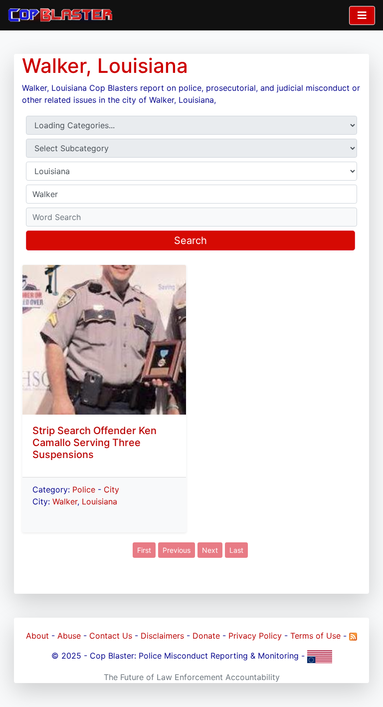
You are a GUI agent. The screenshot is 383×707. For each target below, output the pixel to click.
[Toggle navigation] (362, 15)
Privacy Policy (255, 636)
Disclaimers (162, 636)
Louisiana (99, 501)
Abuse (69, 636)
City (111, 489)
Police (83, 489)
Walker (64, 501)
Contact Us (110, 636)
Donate (206, 636)
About (37, 636)
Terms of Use (315, 636)
